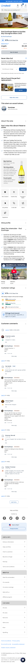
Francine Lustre (10, 336)
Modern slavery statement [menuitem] (8, 647)
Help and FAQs (14, 510)
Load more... (14, 502)
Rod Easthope (8, 346)
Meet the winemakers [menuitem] (8, 577)
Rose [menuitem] (4, 627)
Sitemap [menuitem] (5, 561)
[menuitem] (4, 518)
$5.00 (25, 48)
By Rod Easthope (6, 36)
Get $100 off (9, 1)
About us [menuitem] (6, 572)
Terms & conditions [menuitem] (6, 640)
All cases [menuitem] (5, 612)
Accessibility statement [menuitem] (18, 644)
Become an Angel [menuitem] (7, 556)
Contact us (14, 514)
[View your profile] (2, 336)
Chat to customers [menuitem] (7, 552)
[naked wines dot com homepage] (6, 6)
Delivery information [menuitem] (8, 542)
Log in (7, 330)
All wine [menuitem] (5, 607)
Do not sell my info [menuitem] (6, 644)
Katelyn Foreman (10, 467)
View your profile (2, 329)
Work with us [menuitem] (6, 592)
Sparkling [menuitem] (5, 632)
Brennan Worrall (10, 435)
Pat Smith (8, 366)
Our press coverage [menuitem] (8, 587)
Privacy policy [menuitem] (16, 640)
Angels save (4, 48)
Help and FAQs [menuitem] (7, 547)
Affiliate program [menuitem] (7, 597)
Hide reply (14, 356)
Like (6, 342)
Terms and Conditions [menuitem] (8, 566)
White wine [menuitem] (6, 622)
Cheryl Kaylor (9, 401)
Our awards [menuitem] (6, 582)
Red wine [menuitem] (5, 617)
